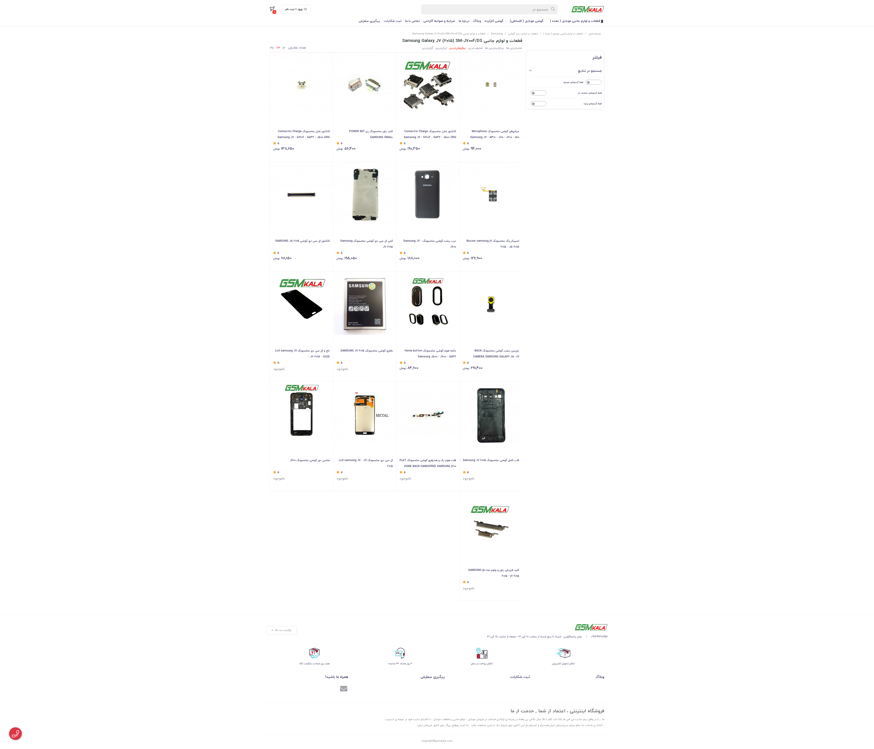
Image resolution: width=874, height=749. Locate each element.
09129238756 (599, 636)
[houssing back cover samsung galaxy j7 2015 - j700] (301, 414)
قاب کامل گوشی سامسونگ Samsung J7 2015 (491, 460)
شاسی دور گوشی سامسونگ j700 (310, 460)
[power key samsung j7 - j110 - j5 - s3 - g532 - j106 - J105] (364, 84)
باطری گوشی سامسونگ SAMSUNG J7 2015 (366, 350)
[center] (553, 9)
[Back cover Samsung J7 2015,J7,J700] (427, 194)
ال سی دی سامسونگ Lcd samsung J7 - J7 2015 (366, 463)
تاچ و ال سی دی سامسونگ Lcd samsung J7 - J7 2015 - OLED (302, 353)
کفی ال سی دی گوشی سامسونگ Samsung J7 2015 (366, 244)
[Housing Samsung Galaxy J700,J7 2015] (491, 414)
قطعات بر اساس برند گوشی (523, 33)
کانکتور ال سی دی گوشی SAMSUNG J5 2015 (302, 241)
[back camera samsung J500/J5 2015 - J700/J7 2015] (491, 304)
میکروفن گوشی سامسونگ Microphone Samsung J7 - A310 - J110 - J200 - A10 (494, 134)
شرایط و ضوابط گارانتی (439, 21)
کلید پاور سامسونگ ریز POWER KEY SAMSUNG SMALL (371, 134)
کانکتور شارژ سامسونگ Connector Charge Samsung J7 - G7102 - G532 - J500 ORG (430, 134)
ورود (299, 9)
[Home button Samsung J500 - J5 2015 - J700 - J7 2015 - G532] (427, 304)
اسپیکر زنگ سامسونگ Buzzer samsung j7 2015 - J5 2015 (493, 244)
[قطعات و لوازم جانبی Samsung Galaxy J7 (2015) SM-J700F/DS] (547, 627)
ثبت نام (290, 9)
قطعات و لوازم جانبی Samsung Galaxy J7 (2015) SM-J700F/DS (448, 33)
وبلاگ (477, 21)
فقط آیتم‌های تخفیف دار (590, 93)
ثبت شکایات (392, 21)
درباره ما (464, 21)
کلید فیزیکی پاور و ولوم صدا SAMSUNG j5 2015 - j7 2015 (493, 573)
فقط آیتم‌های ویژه (593, 103)
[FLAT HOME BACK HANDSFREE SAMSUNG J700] (427, 414)
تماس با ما (412, 21)
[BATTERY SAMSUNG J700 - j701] (364, 304)
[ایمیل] (343, 689)
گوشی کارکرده (494, 21)
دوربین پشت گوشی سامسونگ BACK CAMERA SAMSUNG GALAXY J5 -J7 (496, 353)
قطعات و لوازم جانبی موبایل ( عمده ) (575, 21)
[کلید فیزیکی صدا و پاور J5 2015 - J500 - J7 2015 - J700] (491, 523)
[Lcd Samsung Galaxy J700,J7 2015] (301, 304)
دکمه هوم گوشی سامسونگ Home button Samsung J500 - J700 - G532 (430, 353)
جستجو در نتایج (590, 71)
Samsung (497, 33)
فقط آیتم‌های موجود (573, 82)
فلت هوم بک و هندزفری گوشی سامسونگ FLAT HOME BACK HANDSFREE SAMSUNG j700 (428, 463)
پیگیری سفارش (369, 21)
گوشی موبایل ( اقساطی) (527, 21)
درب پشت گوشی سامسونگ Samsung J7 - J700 (429, 244)
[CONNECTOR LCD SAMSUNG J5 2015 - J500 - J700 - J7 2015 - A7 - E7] (301, 194)
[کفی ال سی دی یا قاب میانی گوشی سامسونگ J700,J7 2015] (364, 194)
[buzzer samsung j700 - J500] (491, 194)
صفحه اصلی (594, 33)
